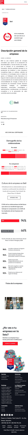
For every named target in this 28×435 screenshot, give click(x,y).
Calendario (17, 388)
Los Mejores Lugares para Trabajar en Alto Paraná (6, 391)
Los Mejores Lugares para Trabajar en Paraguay (6, 388)
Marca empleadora (18, 379)
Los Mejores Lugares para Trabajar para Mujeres (6, 394)
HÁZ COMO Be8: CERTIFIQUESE (14, 132)
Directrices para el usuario (23, 426)
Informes (3, 409)
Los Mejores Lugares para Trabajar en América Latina (6, 402)
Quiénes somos (4, 426)
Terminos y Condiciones (9, 426)
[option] (14, 303)
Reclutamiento (18, 376)
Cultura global (17, 382)
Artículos (3, 407)
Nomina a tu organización (20, 394)
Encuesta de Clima (5, 376)
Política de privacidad (16, 426)
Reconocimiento (4, 379)
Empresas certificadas (10, 9)
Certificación (3, 377)
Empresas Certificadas (19, 390)
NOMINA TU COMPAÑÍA (10, 343)
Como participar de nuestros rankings (20, 393)
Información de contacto (19, 409)
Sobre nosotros (18, 407)
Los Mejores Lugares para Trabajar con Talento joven (6, 397)
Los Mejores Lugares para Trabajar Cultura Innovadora (6, 399)
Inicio (3, 9)
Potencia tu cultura (18, 377)
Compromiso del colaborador (20, 381)
